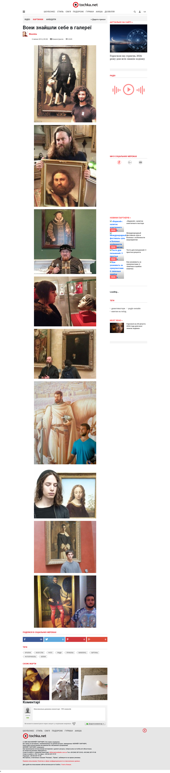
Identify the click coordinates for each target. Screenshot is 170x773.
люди (59, 652)
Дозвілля (110, 11)
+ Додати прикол (98, 19)
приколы (70, 652)
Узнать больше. (66, 764)
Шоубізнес (49, 11)
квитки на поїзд (118, 311)
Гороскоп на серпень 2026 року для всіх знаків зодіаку (127, 57)
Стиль (60, 11)
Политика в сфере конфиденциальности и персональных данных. (59, 761)
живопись (82, 652)
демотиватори (118, 308)
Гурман (90, 11)
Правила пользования (30, 761)
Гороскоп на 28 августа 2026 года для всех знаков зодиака (136, 326)
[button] (139, 12)
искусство (39, 652)
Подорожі (78, 11)
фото (50, 652)
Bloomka (33, 34)
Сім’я (68, 11)
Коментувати (58, 39)
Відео (27, 19)
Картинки (38, 19)
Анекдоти (51, 19)
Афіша (99, 11)
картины (94, 652)
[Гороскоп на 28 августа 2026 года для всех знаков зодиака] (117, 328)
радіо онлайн (134, 308)
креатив (28, 652)
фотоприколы (30, 656)
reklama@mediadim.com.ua (58, 752)
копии (43, 656)
